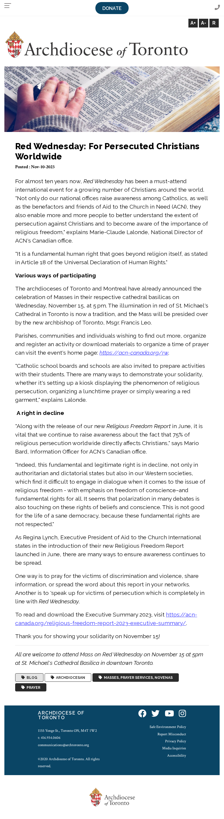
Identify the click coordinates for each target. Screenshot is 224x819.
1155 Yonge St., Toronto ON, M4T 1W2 (67, 730)
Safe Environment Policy (168, 726)
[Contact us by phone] (217, 8)
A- (203, 23)
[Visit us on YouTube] (169, 713)
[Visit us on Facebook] (142, 713)
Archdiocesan (69, 678)
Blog (31, 678)
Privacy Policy (175, 741)
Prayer (32, 687)
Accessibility (176, 755)
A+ (193, 23)
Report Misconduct (172, 734)
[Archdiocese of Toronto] (96, 44)
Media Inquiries (174, 748)
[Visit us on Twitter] (155, 713)
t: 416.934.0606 (49, 737)
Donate (112, 8)
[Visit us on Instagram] (182, 713)
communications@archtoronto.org (63, 745)
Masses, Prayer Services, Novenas (137, 678)
